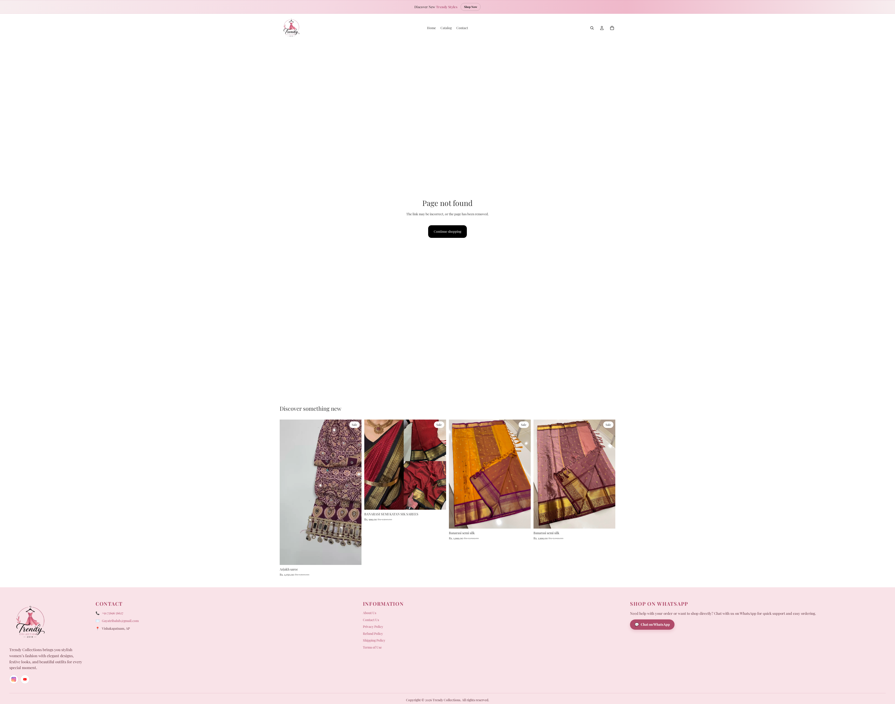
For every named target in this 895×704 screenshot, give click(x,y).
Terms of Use (372, 647)
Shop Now (470, 7)
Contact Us (371, 620)
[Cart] (612, 28)
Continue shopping (447, 231)
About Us (369, 613)
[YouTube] (25, 679)
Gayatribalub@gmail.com (120, 621)
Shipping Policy (374, 640)
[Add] (354, 558)
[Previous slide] (287, 492)
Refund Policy (373, 633)
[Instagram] (13, 679)
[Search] (592, 28)
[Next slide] (354, 492)
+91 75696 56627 (112, 613)
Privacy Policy (373, 626)
